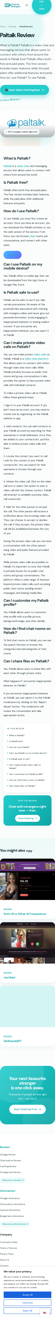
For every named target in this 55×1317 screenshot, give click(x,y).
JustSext (9, 1076)
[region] (27, 1292)
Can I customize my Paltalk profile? (26, 774)
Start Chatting (26, 818)
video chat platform (36, 358)
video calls (40, 354)
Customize (27, 1302)
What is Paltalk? (16, 735)
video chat (23, 166)
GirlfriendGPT (12, 1188)
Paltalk (8, 166)
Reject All (27, 1310)
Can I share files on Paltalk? (22, 786)
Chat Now (12, 254)
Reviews (12, 26)
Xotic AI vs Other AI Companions (25, 963)
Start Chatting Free (25, 1256)
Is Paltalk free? (16, 741)
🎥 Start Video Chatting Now (22, 90)
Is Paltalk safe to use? (19, 759)
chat (32, 236)
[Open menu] (26, 5)
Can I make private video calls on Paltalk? (25, 767)
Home (3, 26)
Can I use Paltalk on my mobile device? (28, 753)
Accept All (28, 1294)
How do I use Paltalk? (19, 747)
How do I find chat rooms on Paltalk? (27, 780)
